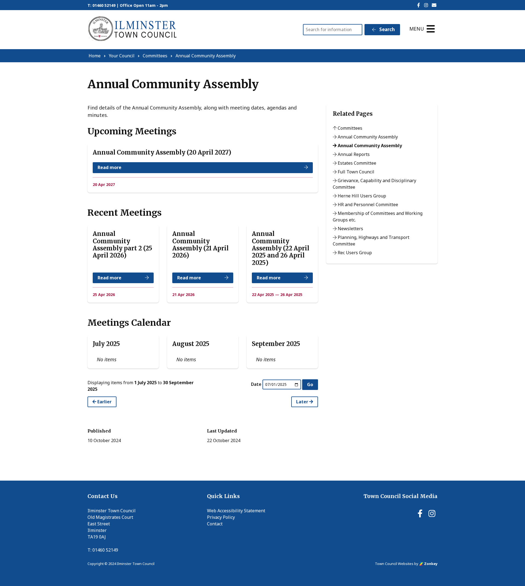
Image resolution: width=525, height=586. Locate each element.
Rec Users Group (354, 253)
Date (256, 384)
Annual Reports (353, 154)
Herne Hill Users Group (361, 196)
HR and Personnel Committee (367, 205)
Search (386, 29)
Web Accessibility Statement (236, 511)
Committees (349, 128)
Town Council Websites (394, 563)
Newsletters (350, 229)
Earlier (104, 402)
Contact (215, 524)
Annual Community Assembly (367, 137)
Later (302, 402)
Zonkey (430, 563)
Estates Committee (356, 163)
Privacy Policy (221, 517)
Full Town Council (355, 172)
